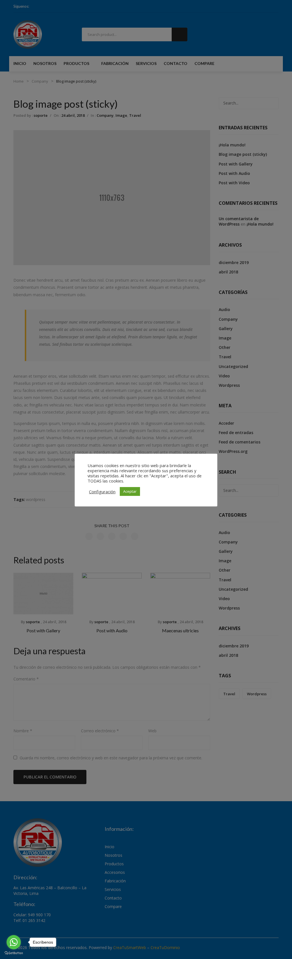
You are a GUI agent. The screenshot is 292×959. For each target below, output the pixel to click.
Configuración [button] (102, 491)
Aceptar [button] (130, 491)
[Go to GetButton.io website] (14, 953)
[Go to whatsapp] (14, 942)
